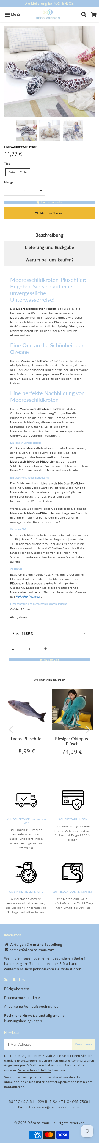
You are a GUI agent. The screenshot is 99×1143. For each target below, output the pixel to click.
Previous (10, 71)
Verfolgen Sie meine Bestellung (36, 944)
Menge (9, 182)
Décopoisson (38, 1122)
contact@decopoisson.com (32, 949)
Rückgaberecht (16, 988)
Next (88, 71)
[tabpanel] (26, 130)
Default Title (17, 172)
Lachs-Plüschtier (27, 738)
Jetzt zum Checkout (52, 213)
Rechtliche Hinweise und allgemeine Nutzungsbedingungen (34, 1018)
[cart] (94, 14)
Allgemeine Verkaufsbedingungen (32, 1006)
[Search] (84, 14)
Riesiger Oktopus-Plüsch (72, 741)
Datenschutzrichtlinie (22, 997)
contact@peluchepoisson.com (29, 968)
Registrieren (83, 1044)
